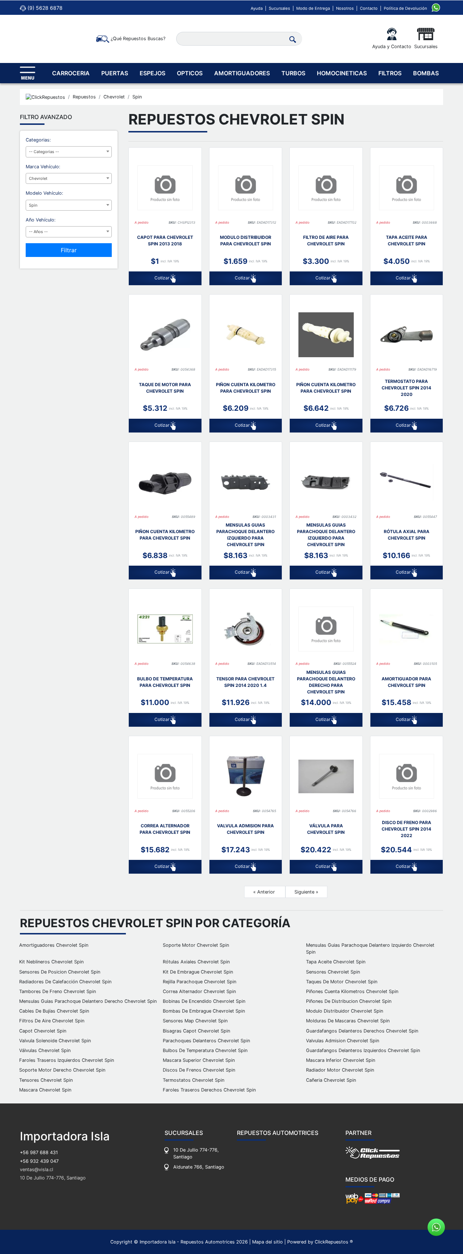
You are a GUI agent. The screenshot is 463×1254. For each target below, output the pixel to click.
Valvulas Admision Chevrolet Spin (342, 1040)
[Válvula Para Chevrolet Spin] (326, 776)
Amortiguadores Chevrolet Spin (53, 945)
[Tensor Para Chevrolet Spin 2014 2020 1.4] (245, 629)
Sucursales (279, 8)
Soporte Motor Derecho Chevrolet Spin (62, 1070)
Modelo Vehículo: (44, 193)
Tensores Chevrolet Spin (46, 1080)
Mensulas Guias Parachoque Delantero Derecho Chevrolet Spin (88, 1001)
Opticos (190, 73)
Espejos (152, 73)
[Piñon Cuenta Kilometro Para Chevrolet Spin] (245, 335)
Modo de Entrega (313, 8)
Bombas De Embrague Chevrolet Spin (204, 1011)
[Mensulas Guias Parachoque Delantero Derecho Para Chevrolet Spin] (326, 629)
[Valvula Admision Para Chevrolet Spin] (245, 776)
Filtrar (69, 250)
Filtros (390, 73)
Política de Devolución (405, 8)
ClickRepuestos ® (334, 1242)
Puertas (114, 73)
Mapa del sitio (267, 1242)
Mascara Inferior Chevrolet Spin (340, 1060)
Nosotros (345, 8)
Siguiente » (306, 892)
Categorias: (38, 140)
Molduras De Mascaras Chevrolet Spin (348, 1020)
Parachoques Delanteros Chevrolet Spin (206, 1040)
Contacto (369, 8)
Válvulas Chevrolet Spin (45, 1050)
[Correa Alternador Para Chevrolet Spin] (165, 776)
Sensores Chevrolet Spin (333, 972)
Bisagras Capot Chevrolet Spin (196, 1031)
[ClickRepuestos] (45, 97)
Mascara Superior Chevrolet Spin (199, 1060)
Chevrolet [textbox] (38, 178)
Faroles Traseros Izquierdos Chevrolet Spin (66, 1060)
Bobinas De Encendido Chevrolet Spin (204, 1001)
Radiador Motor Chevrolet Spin (340, 1070)
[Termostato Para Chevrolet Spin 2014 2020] (406, 335)
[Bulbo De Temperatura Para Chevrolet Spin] (165, 629)
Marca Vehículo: (43, 166)
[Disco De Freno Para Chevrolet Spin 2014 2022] (406, 776)
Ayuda (257, 8)
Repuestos (84, 97)
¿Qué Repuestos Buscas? (137, 38)
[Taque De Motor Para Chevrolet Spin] (165, 335)
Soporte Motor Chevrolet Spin (196, 945)
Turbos (293, 73)
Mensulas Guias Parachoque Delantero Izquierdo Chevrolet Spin (370, 948)
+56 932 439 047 (39, 1161)
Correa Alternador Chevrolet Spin (199, 991)
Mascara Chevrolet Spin (45, 1090)
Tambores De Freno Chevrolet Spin (57, 991)
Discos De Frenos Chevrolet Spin (199, 1070)
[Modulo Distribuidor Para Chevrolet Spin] (245, 188)
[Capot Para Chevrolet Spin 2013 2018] (165, 188)
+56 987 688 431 (39, 1152)
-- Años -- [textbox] (38, 231)
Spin (137, 97)
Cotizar (162, 278)
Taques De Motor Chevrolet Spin (341, 981)
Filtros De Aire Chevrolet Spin (51, 1020)
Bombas (426, 73)
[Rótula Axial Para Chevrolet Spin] (406, 482)
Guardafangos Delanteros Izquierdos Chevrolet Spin (363, 1050)
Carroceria (71, 73)
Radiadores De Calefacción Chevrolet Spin (65, 981)
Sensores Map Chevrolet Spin (195, 1020)
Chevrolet (114, 97)
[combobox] (69, 151)
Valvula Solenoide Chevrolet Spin (55, 1040)
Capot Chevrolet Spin (42, 1031)
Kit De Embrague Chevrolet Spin (198, 972)
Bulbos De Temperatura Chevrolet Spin (205, 1050)
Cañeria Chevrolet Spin (331, 1080)
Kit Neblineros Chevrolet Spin (51, 961)
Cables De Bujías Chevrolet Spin (54, 1011)
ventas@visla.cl (36, 1169)
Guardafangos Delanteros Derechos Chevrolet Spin (362, 1031)
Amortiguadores (242, 73)
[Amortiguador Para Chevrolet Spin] (406, 629)
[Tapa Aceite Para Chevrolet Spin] (406, 188)
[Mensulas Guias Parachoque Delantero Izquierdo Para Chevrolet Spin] (245, 482)
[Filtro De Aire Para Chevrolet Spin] (326, 188)
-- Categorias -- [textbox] (44, 151)
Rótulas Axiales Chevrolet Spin (196, 961)
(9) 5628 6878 (44, 8)
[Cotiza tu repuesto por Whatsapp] (436, 7)
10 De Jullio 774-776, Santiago (53, 1178)
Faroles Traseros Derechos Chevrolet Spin (209, 1090)
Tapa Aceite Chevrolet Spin (335, 961)
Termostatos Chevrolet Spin (193, 1080)
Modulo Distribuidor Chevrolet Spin (344, 1011)
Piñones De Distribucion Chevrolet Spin (348, 1001)
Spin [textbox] (33, 205)
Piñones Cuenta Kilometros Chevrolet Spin (352, 991)
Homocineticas (342, 73)
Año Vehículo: (41, 220)
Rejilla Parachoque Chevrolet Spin (199, 981)
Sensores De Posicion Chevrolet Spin (59, 972)
